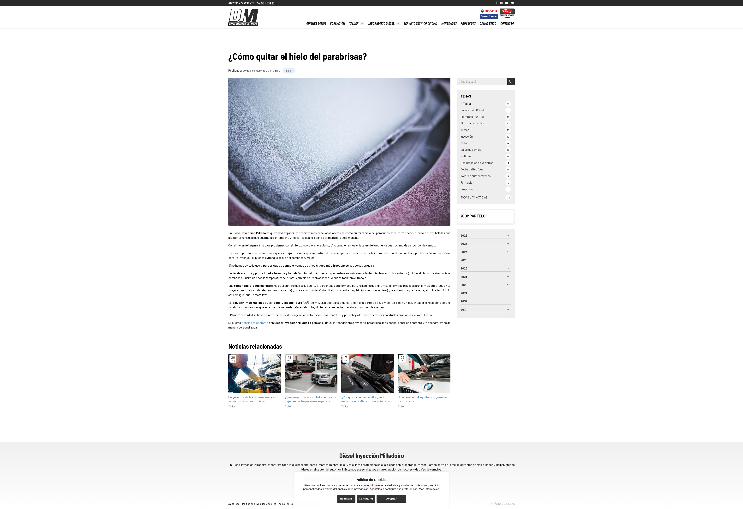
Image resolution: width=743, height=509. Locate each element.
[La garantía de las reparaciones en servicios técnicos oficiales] (254, 373)
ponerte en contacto (255, 322)
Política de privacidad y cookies (259, 503)
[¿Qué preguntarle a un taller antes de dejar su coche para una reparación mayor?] (311, 373)
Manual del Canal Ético (290, 503)
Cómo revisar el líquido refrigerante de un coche (422, 399)
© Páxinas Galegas (503, 504)
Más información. (429, 488)
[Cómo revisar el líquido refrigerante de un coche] (424, 373)
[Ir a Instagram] (501, 3)
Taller (289, 70)
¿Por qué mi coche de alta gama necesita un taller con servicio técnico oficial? (367, 399)
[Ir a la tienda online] (512, 3)
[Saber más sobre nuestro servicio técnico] (489, 14)
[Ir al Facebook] (496, 3)
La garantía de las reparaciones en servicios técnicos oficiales (252, 399)
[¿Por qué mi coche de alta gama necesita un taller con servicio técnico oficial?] (367, 373)
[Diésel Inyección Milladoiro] (243, 17)
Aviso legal (234, 503)
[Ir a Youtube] (507, 3)
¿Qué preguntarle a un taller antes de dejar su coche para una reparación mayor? (310, 399)
